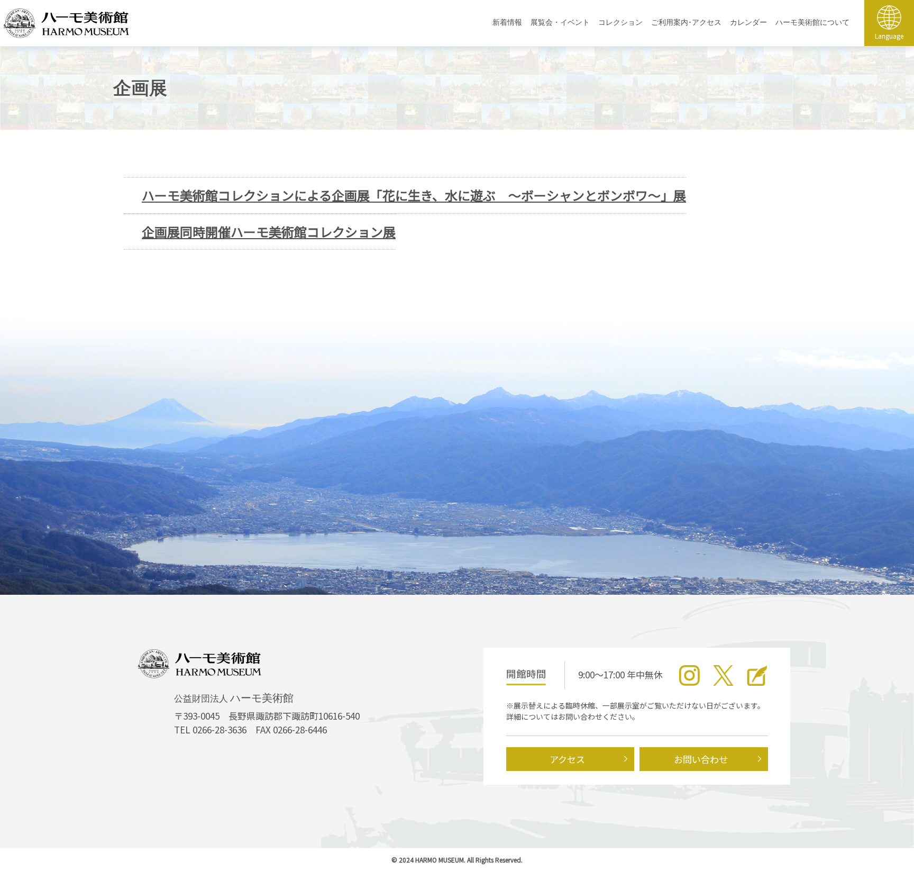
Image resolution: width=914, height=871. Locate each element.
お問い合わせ (701, 759)
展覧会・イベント (560, 22)
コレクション (620, 22)
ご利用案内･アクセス (686, 22)
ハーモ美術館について (812, 22)
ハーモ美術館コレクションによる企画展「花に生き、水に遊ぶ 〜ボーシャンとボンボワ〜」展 (414, 195)
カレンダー (748, 22)
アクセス (567, 759)
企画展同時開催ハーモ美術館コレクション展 (269, 232)
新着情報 (507, 22)
